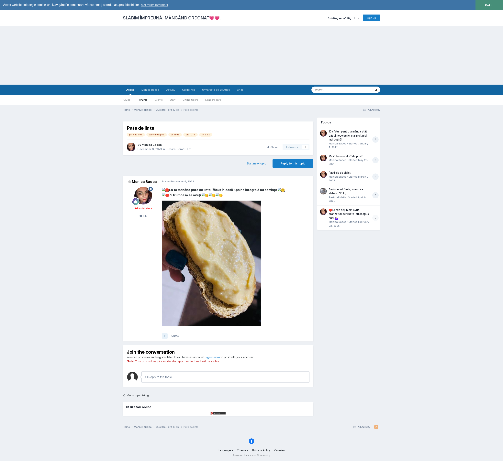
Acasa (130, 89)
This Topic (360, 89)
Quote (175, 335)
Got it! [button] (489, 5)
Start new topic (256, 163)
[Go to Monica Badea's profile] (131, 147)
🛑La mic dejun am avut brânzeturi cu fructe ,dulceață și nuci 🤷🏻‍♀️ (349, 214)
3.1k (144, 215)
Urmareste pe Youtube (216, 89)
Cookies (279, 450)
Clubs (126, 99)
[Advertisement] (251, 55)
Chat (240, 89)
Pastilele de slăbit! (340, 172)
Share (273, 147)
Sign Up (371, 17)
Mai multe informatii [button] (154, 5)
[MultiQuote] (165, 336)
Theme (242, 450)
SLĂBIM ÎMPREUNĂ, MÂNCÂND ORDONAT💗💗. (172, 17)
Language (225, 450)
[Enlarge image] (165, 190)
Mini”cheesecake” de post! (346, 156)
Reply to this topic (293, 163)
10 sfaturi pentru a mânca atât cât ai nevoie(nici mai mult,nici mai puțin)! (348, 135)
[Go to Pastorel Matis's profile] (323, 191)
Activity (170, 89)
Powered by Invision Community (251, 455)
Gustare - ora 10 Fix (178, 149)
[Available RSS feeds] (376, 427)
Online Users (190, 99)
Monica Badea (150, 89)
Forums (143, 99)
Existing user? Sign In (343, 18)
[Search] (376, 90)
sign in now (212, 357)
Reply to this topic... (160, 377)
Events (159, 99)
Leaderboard (213, 99)
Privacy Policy (261, 450)
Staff (172, 99)
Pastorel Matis (337, 197)
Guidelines (188, 89)
